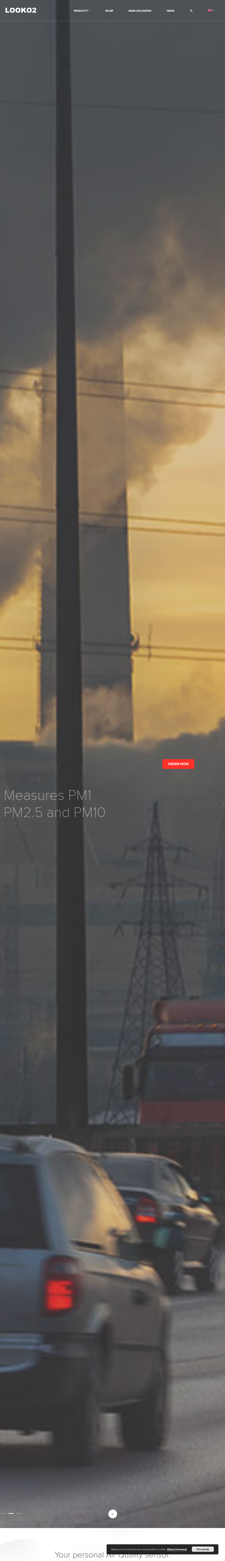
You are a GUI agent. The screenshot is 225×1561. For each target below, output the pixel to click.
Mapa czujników (140, 11)
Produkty (81, 11)
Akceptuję (202, 1549)
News (170, 11)
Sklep (109, 11)
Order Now (178, 764)
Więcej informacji (177, 1549)
